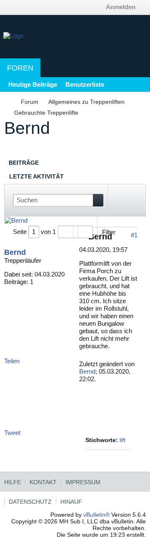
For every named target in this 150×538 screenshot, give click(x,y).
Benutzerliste (84, 84)
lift (122, 440)
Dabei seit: (18, 274)
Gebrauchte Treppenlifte (46, 112)
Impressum (82, 482)
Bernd (15, 252)
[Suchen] (98, 200)
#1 (134, 235)
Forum (29, 101)
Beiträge (24, 162)
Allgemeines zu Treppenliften (86, 101)
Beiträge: (16, 281)
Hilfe (12, 482)
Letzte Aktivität (36, 176)
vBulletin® (96, 514)
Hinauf (71, 501)
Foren (20, 68)
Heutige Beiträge (32, 84)
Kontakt (43, 482)
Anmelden (120, 6)
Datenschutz (30, 501)
